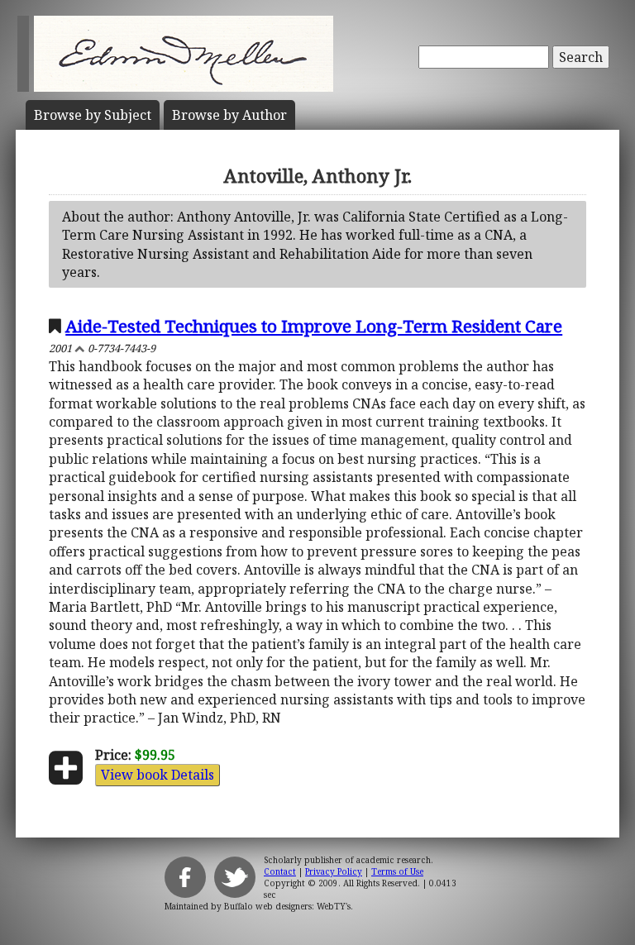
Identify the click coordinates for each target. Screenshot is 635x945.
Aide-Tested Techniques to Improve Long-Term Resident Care (313, 325)
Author (229, 115)
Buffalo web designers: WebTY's (287, 906)
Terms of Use (397, 871)
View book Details (157, 775)
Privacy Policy (333, 871)
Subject (92, 115)
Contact (280, 871)
